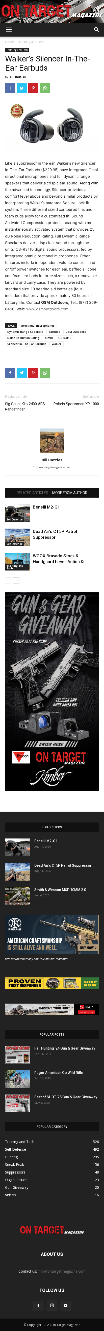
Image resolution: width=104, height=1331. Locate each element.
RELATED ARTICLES (32, 493)
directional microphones (37, 325)
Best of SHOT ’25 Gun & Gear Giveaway (65, 1097)
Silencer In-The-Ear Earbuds (26, 344)
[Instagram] (52, 1306)
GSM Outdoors (76, 332)
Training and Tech (31, 42)
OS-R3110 (64, 338)
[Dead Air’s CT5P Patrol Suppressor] (17, 537)
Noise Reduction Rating (23, 338)
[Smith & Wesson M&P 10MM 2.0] (17, 896)
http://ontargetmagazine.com (52, 467)
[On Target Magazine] (52, 11)
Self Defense (14, 519)
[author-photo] (52, 453)
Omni (49, 338)
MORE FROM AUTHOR (69, 493)
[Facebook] (10, 88)
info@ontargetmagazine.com (62, 1271)
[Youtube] (66, 1306)
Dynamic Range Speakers (25, 332)
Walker (56, 344)
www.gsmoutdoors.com (47, 309)
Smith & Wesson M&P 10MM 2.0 (60, 890)
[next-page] (16, 580)
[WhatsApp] (45, 88)
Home (9, 42)
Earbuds (54, 332)
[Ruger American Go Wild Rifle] (17, 1079)
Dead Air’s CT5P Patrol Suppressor (63, 865)
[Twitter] (22, 88)
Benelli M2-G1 (46, 507)
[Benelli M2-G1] (17, 513)
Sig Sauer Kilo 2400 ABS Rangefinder (25, 406)
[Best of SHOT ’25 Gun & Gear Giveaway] (17, 1103)
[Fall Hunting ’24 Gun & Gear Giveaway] (17, 1055)
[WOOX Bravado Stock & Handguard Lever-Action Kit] (17, 562)
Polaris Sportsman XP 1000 (76, 404)
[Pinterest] (33, 88)
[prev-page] (8, 580)
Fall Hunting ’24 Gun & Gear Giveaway (64, 1048)
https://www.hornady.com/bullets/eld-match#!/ (36, 959)
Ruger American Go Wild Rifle (58, 1073)
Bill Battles (18, 76)
